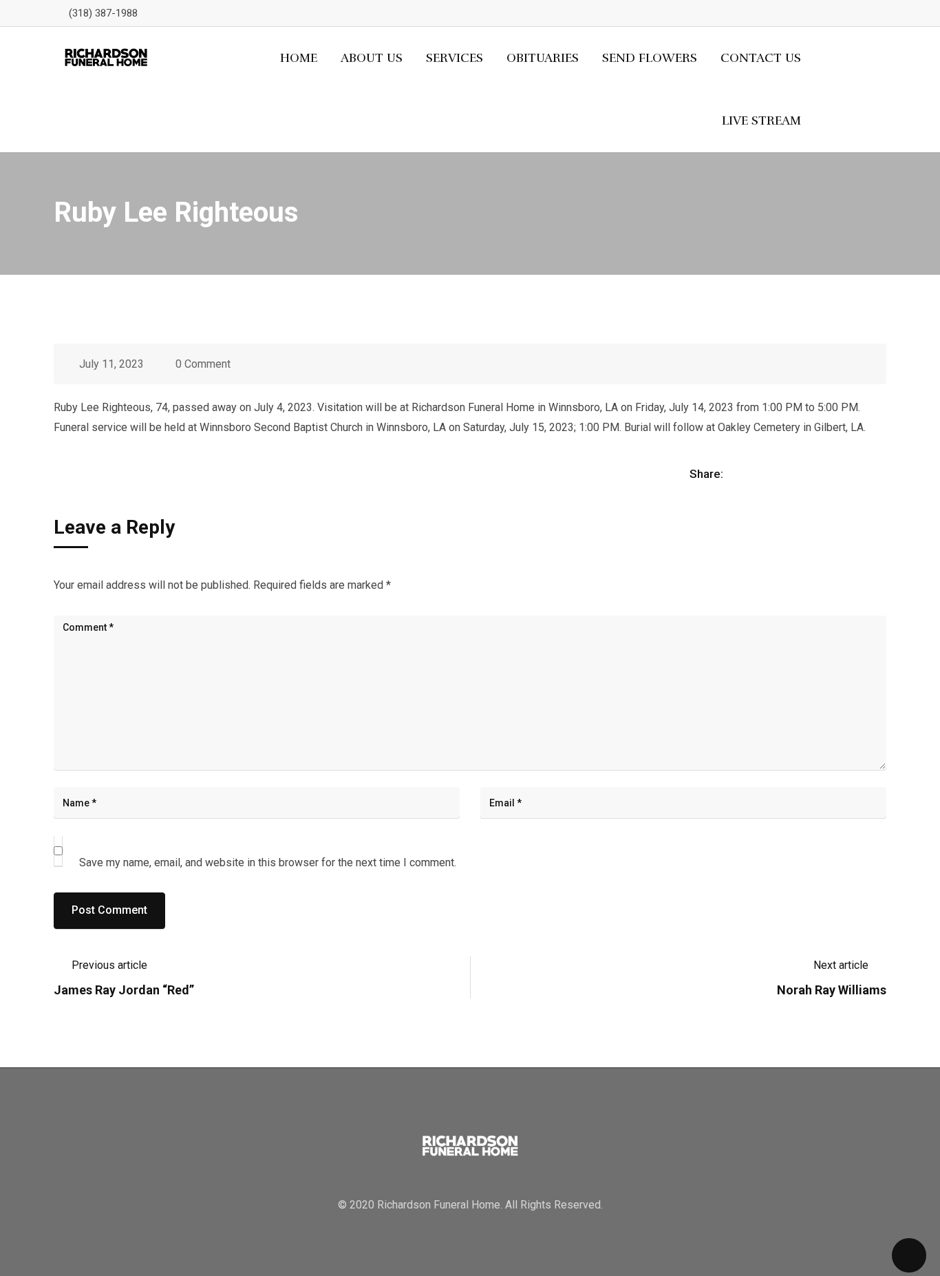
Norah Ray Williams (831, 990)
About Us (372, 57)
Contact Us (760, 57)
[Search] (858, 89)
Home (298, 57)
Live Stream (761, 120)
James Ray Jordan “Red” (124, 990)
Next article (840, 965)
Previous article (109, 965)
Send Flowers (649, 57)
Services (454, 57)
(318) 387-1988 (103, 13)
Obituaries (542, 57)
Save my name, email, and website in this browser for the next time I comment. (267, 862)
